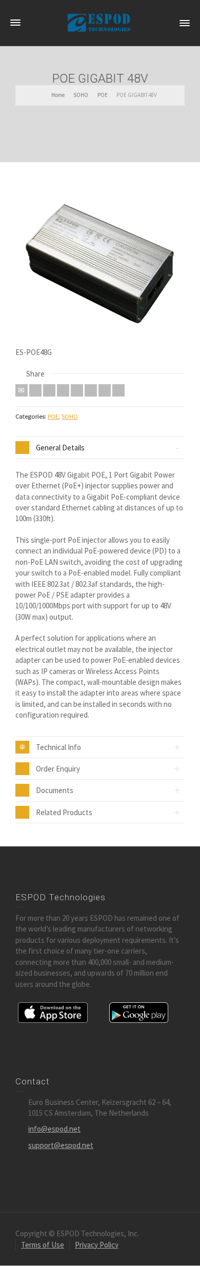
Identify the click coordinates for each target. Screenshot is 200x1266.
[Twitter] (35, 390)
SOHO (70, 416)
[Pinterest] (77, 390)
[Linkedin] (104, 390)
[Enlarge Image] (100, 262)
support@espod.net (60, 1145)
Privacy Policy (96, 1245)
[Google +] (63, 390)
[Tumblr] (91, 390)
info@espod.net (54, 1129)
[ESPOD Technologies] (100, 22)
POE (53, 416)
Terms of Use (42, 1245)
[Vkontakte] (118, 390)
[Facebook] (49, 390)
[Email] (21, 390)
